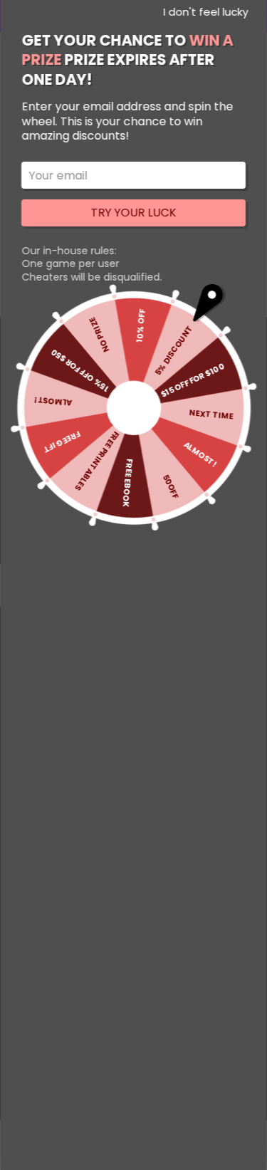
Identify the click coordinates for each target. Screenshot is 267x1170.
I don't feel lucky (205, 11)
